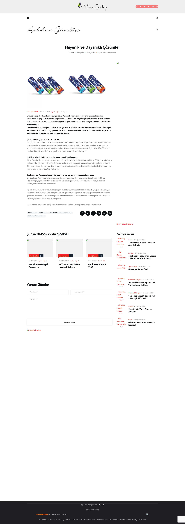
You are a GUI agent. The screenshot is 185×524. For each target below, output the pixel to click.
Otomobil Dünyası (134, 279)
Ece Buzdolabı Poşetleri (60, 213)
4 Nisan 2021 (33, 261)
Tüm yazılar (80, 53)
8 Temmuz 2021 (45, 112)
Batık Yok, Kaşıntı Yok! (97, 266)
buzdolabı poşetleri (37, 213)
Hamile (130, 253)
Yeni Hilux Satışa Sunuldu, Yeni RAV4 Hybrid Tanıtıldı (141, 297)
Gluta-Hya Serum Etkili (138, 269)
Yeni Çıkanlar (91, 53)
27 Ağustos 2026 (139, 240)
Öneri (130, 240)
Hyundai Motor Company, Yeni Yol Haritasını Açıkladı (141, 284)
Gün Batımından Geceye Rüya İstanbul (141, 323)
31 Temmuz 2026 (63, 261)
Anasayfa (72, 53)
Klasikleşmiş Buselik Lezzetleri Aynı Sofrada (141, 244)
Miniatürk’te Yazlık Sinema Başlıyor (140, 310)
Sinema (130, 306)
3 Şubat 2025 (92, 261)
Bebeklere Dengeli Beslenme (38, 266)
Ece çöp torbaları (36, 216)
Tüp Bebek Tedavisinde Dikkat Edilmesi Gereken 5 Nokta (142, 257)
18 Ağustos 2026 (148, 293)
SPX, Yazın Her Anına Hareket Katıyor (69, 266)
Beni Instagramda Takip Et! (94, 505)
